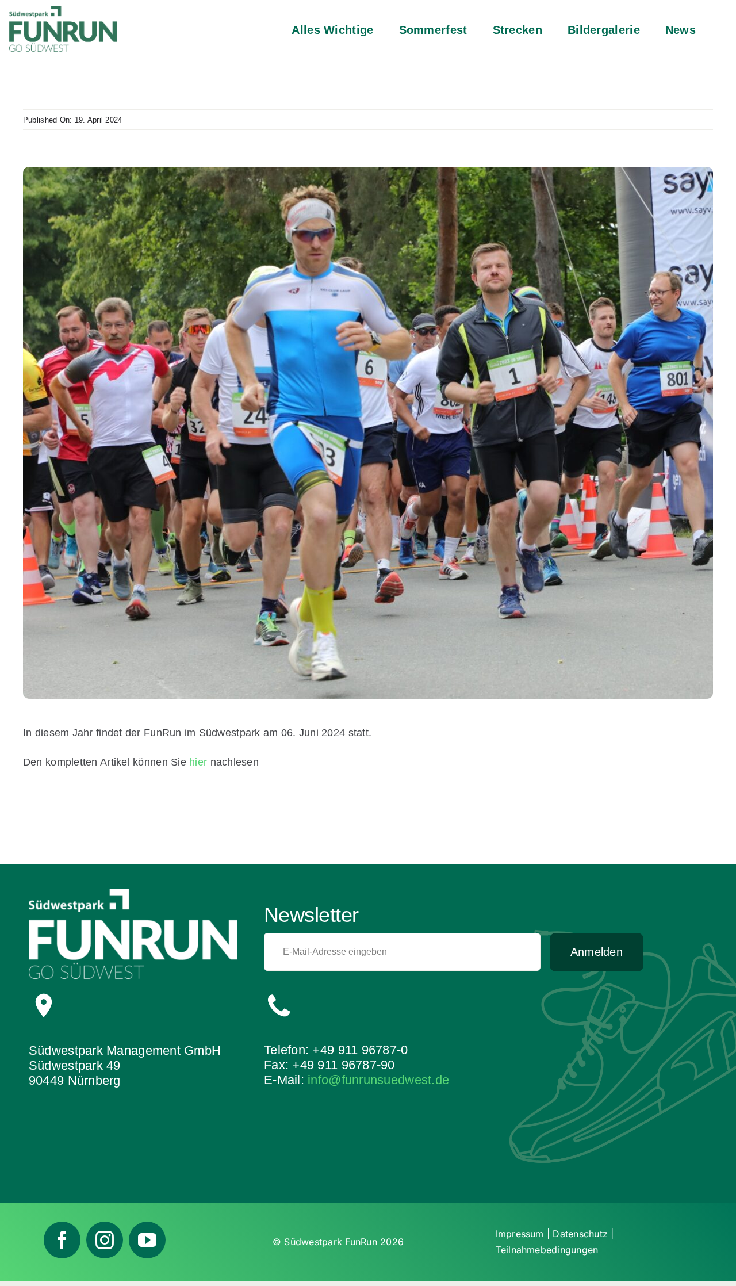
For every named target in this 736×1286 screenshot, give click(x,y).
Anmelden (596, 952)
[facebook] (62, 1240)
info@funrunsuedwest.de (378, 1080)
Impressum (520, 1233)
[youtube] (147, 1240)
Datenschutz (580, 1233)
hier (198, 762)
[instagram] (104, 1240)
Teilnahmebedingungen (547, 1250)
